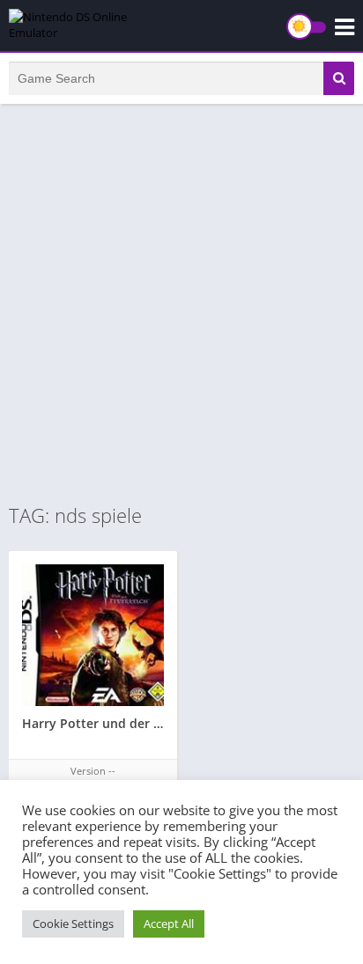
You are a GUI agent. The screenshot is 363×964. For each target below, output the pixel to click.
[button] (338, 78)
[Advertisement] (181, 302)
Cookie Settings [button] (73, 923)
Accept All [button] (169, 923)
